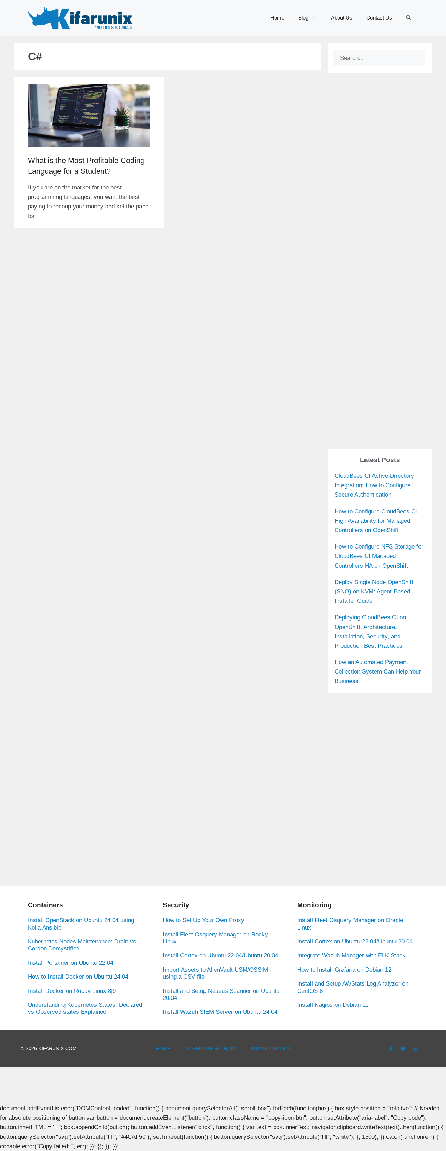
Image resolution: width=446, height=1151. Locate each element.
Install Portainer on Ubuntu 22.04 (70, 962)
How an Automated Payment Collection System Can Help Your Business (377, 671)
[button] (408, 17)
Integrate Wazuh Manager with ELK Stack (351, 955)
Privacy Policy (271, 1048)
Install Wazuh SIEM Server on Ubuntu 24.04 (220, 1012)
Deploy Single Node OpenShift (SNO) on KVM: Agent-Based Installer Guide (373, 591)
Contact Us (379, 18)
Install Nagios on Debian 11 (332, 1005)
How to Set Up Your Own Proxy (203, 920)
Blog (303, 18)
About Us (341, 18)
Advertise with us (210, 1048)
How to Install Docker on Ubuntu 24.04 (78, 976)
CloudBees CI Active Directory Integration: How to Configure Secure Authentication (374, 485)
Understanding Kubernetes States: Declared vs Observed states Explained (85, 1008)
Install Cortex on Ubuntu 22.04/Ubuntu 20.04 (220, 955)
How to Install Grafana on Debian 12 (344, 969)
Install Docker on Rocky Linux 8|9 (72, 991)
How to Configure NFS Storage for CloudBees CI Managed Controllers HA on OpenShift (378, 556)
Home (277, 18)
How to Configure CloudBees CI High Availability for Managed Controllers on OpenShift (375, 521)
